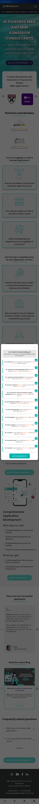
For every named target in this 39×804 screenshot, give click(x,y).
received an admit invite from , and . (19, 385)
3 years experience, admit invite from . (19, 418)
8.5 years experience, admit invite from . (20, 394)
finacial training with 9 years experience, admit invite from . (19, 362)
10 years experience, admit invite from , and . (19, 378)
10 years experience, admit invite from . (20, 370)
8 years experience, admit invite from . (20, 410)
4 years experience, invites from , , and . (20, 402)
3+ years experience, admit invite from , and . (19, 425)
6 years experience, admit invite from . (19, 448)
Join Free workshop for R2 (19, 456)
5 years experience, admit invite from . (20, 441)
